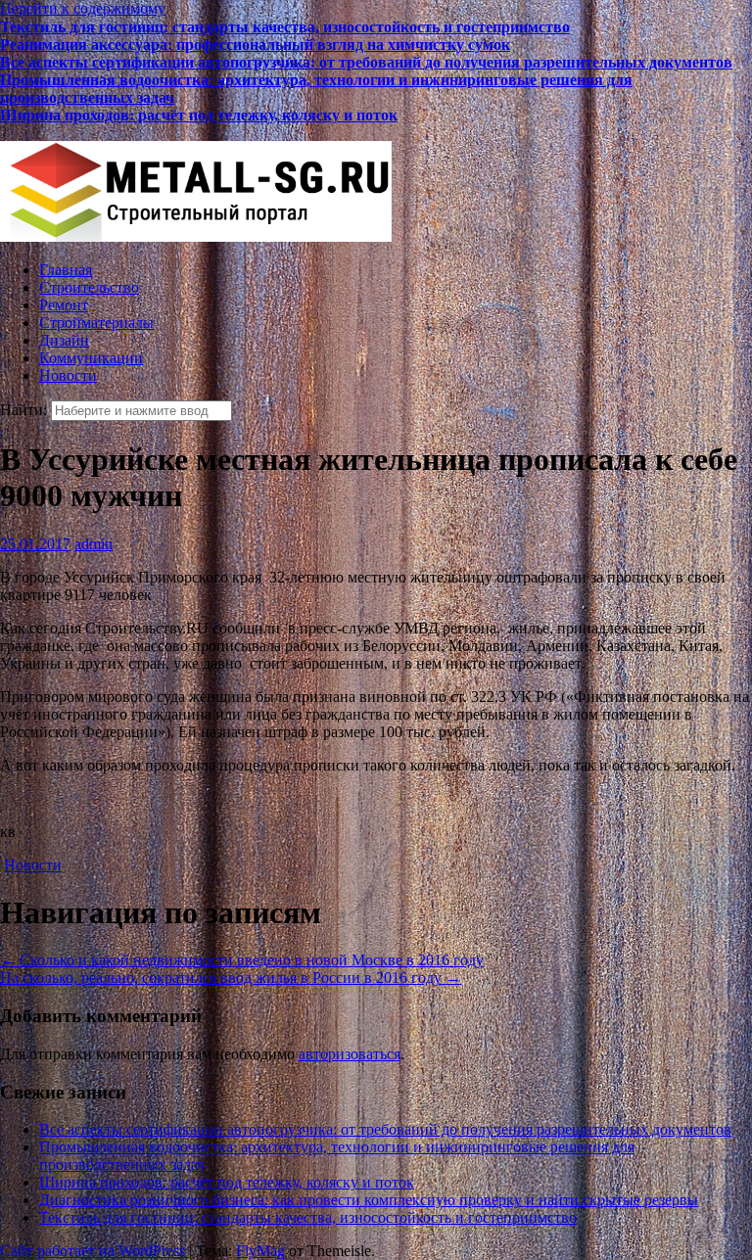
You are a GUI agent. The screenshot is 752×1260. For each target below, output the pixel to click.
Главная (65, 269)
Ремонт (63, 305)
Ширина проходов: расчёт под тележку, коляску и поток (199, 114)
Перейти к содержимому (82, 8)
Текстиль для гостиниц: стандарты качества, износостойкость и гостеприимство (285, 26)
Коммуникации (91, 358)
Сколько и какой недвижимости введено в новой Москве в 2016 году (242, 960)
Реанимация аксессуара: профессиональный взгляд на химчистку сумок (255, 43)
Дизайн (64, 340)
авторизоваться (349, 1054)
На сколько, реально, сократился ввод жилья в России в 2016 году (230, 977)
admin (93, 544)
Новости (68, 375)
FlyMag (260, 1250)
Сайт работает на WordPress (94, 1250)
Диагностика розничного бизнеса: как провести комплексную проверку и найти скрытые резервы (347, 131)
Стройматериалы (96, 322)
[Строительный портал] (196, 236)
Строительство (89, 287)
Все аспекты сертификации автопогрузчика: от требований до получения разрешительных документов (366, 61)
